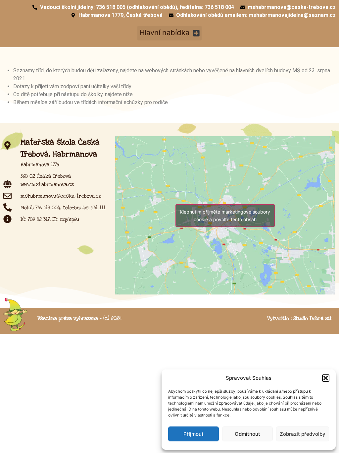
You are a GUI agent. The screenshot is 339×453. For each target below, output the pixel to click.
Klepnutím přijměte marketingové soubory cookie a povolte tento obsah (225, 215)
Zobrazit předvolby (302, 434)
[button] (325, 378)
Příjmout (193, 434)
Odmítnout (247, 434)
